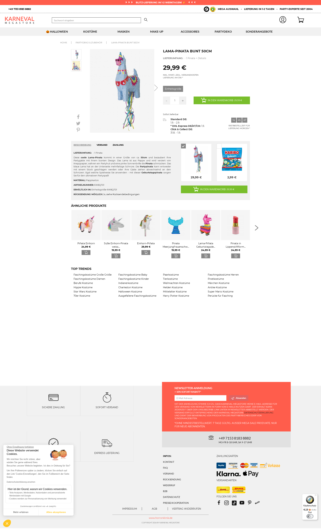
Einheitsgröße (173, 88)
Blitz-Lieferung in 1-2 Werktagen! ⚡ (161, 2)
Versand (168, 473)
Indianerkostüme (128, 283)
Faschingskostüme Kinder (133, 278)
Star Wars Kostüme (85, 291)
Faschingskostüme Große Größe (93, 274)
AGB (154, 508)
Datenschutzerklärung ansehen (21, 482)
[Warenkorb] (306, 20)
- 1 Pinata (184, 58)
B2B (165, 491)
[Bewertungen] (53, 442)
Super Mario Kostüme (220, 291)
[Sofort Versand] (107, 397)
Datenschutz (171, 497)
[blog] (258, 503)
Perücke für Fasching (220, 295)
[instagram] (228, 503)
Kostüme (90, 31)
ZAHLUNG (118, 145)
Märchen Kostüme (218, 283)
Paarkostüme (171, 274)
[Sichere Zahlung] (53, 397)
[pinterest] (251, 503)
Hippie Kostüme (83, 287)
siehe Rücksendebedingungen (123, 194)
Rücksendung (172, 479)
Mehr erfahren (20, 512)
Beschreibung (82, 145)
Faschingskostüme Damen (89, 278)
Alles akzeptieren (56, 512)
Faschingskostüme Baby (132, 274)
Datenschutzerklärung (258, 412)
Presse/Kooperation (176, 502)
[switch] (310, 516)
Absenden (241, 397)
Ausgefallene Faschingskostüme (137, 295)
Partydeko (223, 31)
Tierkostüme (170, 278)
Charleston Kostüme (130, 287)
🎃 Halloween (57, 31)
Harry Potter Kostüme (176, 295)
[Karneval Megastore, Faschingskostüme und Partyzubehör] (26, 20)
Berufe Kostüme (83, 283)
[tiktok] (236, 503)
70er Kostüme (82, 295)
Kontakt (168, 461)
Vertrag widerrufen (186, 508)
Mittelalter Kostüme (175, 291)
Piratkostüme (216, 278)
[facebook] (220, 503)
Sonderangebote (259, 31)
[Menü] (316, 496)
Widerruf (169, 485)
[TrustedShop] (210, 9)
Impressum (129, 508)
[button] (7, 523)
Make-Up (156, 31)
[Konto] (283, 20)
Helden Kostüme (173, 287)
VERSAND (102, 145)
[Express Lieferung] (107, 442)
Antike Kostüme (217, 287)
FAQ (165, 467)
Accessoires (190, 31)
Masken (124, 31)
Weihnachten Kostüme (176, 283)
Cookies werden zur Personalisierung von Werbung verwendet (37, 499)
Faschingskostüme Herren (223, 274)
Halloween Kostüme (130, 291)
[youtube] (243, 503)
